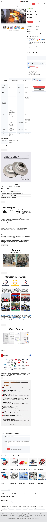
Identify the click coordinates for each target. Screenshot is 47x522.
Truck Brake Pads (26, 491)
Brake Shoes (2, 493)
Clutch (10, 502)
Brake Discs (25, 493)
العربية (33, 515)
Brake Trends (30, 508)
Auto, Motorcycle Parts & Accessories (8, 6)
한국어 (36, 515)
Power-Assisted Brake (35, 502)
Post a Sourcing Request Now (12, 450)
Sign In (29, 74)
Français (17, 515)
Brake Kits (13, 491)
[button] (28, 80)
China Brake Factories (5, 506)
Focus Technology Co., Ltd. (17, 518)
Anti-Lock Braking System (21, 502)
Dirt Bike (14, 502)
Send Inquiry (30, 21)
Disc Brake (28, 502)
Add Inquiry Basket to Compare (14, 30)
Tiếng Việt (22, 516)
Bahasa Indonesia (26, 516)
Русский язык (20, 515)
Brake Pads (36, 493)
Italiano (24, 515)
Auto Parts (15, 6)
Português (13, 515)
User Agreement (29, 518)
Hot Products (3, 513)
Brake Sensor (3, 491)
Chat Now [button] (37, 21)
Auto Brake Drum (11, 508)
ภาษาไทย (44, 515)
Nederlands (30, 515)
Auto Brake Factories (26, 506)
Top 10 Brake (25, 508)
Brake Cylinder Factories (13, 506)
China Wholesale (22, 513)
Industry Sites (32, 513)
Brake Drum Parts (33, 506)
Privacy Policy (37, 518)
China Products (8, 513)
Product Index (42, 513)
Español (10, 515)
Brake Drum (36, 491)
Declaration (33, 518)
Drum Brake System (4, 508)
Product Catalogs (13, 489)
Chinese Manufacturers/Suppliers (15, 513)
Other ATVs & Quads (4, 502)
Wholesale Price (28, 513)
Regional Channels (37, 513)
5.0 (36, 80)
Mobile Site (22, 514)
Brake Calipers (14, 493)
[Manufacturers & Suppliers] (23, 1)
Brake (18, 6)
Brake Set (20, 506)
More (2, 510)
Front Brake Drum (40, 506)
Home (1, 6)
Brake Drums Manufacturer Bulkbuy (39, 508)
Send (9, 449)
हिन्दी (41, 515)
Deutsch (27, 515)
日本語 (39, 515)
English (7, 515)
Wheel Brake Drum (18, 508)
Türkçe (19, 516)
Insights (25, 514)
